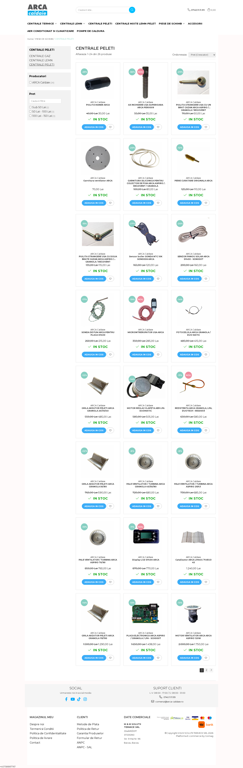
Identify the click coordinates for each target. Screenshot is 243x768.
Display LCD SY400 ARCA (145, 560)
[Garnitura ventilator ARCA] (98, 158)
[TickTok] (79, 699)
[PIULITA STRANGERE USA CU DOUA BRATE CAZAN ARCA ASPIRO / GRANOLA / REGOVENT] (98, 234)
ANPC (81, 742)
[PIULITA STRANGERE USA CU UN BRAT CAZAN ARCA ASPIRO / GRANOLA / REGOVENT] (193, 82)
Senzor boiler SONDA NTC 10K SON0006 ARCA (145, 257)
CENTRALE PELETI (41, 64)
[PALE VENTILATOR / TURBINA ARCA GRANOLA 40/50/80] (145, 461)
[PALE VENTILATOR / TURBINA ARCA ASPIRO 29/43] (193, 461)
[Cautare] (132, 10)
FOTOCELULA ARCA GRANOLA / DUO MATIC (193, 333)
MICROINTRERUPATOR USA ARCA (146, 332)
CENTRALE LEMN (41, 60)
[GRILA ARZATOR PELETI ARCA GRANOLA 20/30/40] (98, 385)
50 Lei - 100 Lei (41, 111)
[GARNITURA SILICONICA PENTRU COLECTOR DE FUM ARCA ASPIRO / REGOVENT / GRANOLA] (145, 158)
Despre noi (37, 724)
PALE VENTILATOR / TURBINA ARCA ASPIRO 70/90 (98, 561)
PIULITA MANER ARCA (98, 105)
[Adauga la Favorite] (110, 127)
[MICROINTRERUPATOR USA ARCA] (145, 309)
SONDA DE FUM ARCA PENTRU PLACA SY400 (97, 333)
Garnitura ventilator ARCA (97, 180)
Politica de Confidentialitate (48, 733)
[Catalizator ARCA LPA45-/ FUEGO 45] (193, 537)
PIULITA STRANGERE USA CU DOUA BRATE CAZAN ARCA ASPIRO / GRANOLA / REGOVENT (98, 258)
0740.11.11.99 (169, 697)
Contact (35, 742)
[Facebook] (66, 699)
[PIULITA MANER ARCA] (98, 82)
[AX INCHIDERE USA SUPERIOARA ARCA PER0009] (145, 82)
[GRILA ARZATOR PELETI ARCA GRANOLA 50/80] (98, 461)
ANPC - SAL (84, 747)
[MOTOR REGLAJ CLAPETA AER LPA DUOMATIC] (145, 385)
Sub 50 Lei (39, 107)
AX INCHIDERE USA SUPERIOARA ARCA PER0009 (145, 106)
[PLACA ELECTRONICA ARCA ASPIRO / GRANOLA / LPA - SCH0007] (145, 613)
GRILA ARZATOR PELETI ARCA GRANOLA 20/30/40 (98, 409)
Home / (31, 39)
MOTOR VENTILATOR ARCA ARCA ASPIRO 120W (193, 636)
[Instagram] (85, 699)
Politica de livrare (41, 738)
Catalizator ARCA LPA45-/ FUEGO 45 (193, 561)
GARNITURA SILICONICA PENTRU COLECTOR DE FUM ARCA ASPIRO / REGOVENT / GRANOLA (145, 183)
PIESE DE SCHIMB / (45, 39)
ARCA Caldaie (41, 82)
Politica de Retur (88, 729)
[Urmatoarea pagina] (211, 670)
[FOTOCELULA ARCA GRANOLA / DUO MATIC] (193, 309)
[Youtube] (72, 699)
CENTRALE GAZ (39, 56)
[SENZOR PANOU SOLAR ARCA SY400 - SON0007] (193, 234)
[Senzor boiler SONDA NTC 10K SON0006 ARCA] (145, 234)
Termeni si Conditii (42, 729)
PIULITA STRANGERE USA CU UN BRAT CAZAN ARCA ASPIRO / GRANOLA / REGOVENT (193, 107)
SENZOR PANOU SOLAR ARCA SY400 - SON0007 (193, 257)
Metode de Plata (88, 724)
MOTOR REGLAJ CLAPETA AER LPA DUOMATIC (145, 409)
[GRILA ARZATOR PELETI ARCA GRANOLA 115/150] (98, 613)
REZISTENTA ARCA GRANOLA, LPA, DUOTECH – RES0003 (193, 409)
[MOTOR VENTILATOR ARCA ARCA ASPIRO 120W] (193, 613)
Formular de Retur (89, 738)
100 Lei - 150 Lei (42, 115)
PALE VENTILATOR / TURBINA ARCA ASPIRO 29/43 (193, 485)
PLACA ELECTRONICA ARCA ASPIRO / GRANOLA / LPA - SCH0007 (145, 636)
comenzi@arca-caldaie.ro (169, 701)
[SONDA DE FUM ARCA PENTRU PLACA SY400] (98, 309)
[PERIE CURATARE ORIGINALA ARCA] (193, 158)
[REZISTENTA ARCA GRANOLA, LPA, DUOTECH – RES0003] (193, 385)
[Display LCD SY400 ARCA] (145, 537)
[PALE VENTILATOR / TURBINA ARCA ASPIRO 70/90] (98, 537)
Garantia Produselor (90, 733)
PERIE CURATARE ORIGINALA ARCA (193, 180)
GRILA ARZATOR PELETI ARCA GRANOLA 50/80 (98, 485)
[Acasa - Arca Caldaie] (43, 10)
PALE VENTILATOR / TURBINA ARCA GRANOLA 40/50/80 (145, 485)
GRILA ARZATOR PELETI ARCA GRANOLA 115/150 (98, 636)
